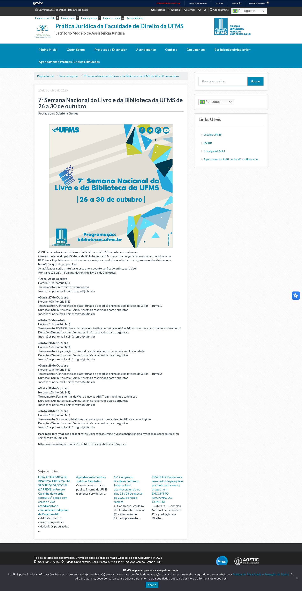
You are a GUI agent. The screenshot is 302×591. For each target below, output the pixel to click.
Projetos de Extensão (110, 49)
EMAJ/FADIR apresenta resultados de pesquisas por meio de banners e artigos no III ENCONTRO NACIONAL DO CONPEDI (167, 489)
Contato (171, 49)
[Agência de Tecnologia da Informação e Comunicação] (246, 560)
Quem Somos (76, 49)
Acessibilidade (135, 18)
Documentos (196, 49)
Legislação (236, 3)
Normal (190, 9)
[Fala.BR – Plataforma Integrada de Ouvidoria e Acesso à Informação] (222, 561)
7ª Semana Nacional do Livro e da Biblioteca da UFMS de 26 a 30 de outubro (131, 76)
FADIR (208, 143)
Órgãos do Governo (257, 3)
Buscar (255, 81)
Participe (219, 3)
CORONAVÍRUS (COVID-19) (168, 3)
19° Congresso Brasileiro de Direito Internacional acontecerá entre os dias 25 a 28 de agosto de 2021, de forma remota (128, 489)
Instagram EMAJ (214, 151)
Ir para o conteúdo (45, 18)
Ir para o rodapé (112, 18)
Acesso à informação (197, 3)
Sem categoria (68, 76)
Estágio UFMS (212, 134)
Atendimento (146, 49)
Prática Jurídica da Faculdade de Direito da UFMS (119, 25)
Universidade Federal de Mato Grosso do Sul (63, 9)
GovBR (38, 3)
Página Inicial (48, 49)
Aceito (152, 584)
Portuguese (246, 11)
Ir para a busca (89, 18)
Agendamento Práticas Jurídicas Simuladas (69, 62)
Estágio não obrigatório (232, 49)
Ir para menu (68, 18)
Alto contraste (220, 9)
